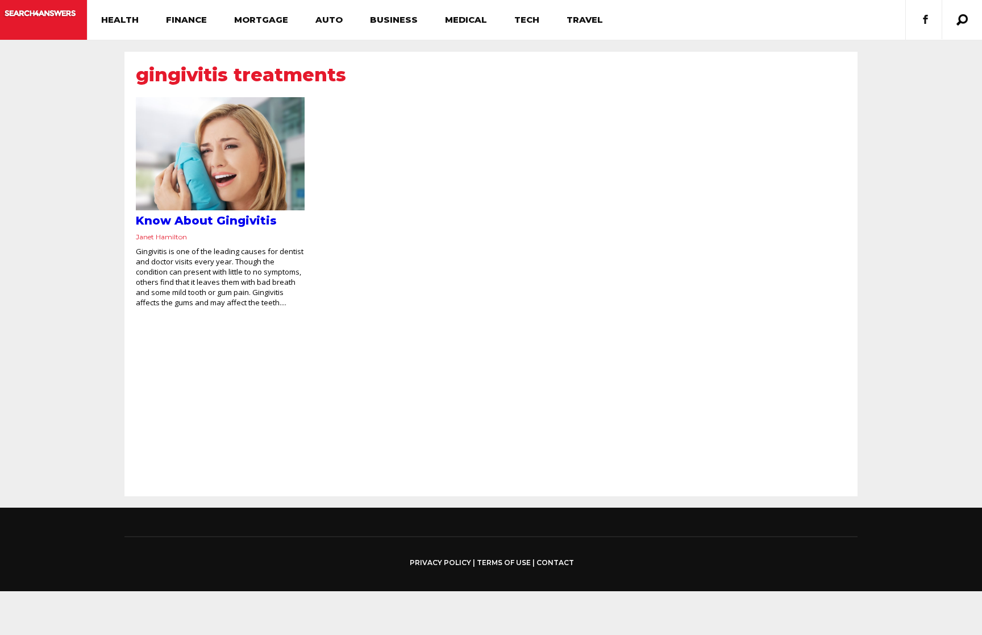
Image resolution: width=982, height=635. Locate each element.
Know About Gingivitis (206, 220)
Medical (466, 19)
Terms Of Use (504, 562)
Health (120, 19)
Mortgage (261, 19)
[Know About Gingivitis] (220, 153)
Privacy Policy (440, 562)
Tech (526, 19)
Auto (329, 19)
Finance (186, 19)
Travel (585, 19)
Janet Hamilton (161, 237)
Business (394, 19)
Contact (555, 562)
